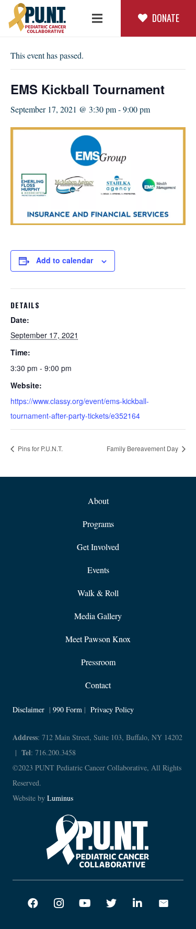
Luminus (60, 798)
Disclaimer (28, 709)
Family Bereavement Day (143, 448)
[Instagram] (59, 903)
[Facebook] (33, 903)
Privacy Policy (112, 709)
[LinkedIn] (137, 903)
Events (98, 569)
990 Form (67, 709)
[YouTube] (85, 903)
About (98, 500)
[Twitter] (111, 903)
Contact (98, 684)
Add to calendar (64, 260)
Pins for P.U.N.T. (39, 448)
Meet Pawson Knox (98, 638)
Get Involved (98, 546)
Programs (98, 523)
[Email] (164, 903)
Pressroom (98, 661)
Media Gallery (98, 615)
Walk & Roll (98, 592)
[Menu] (97, 18)
